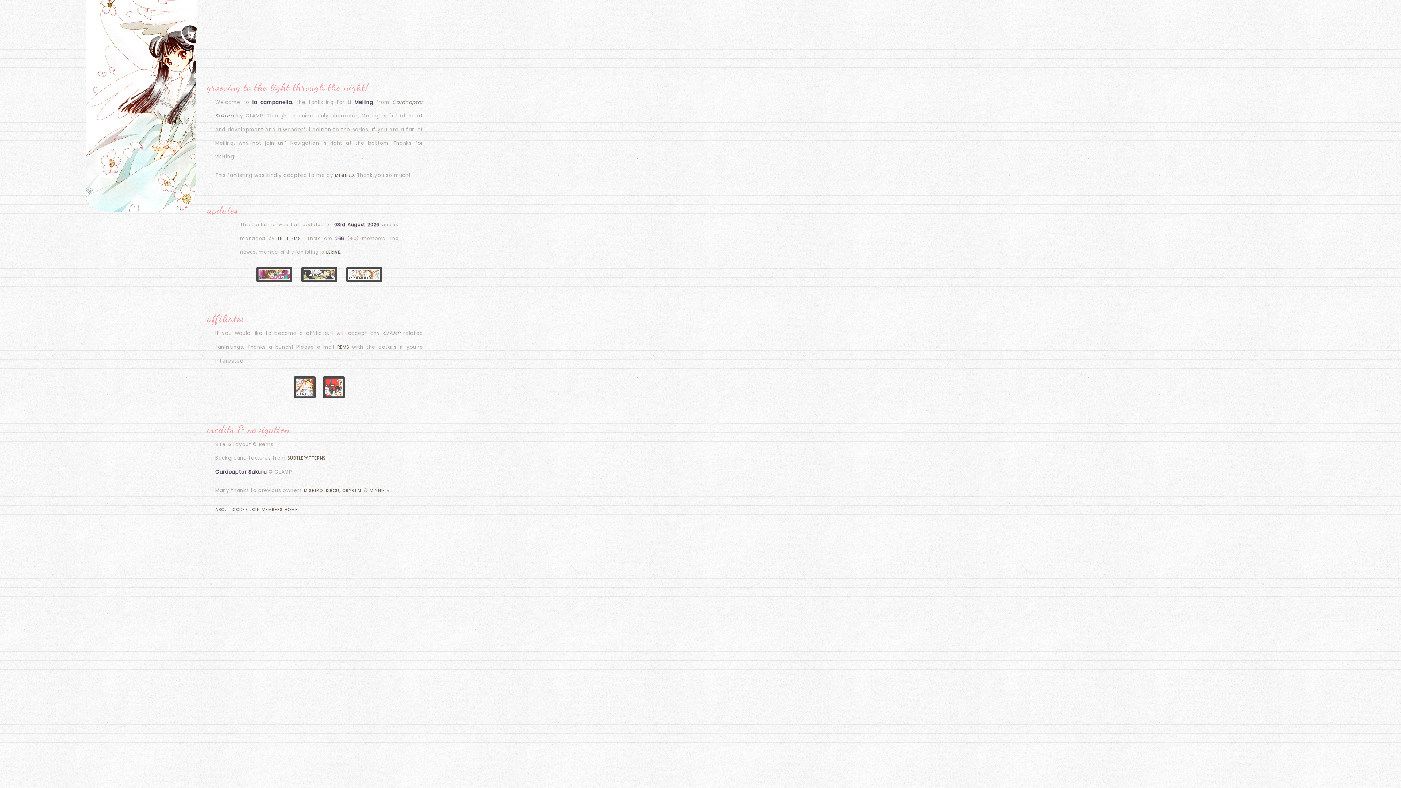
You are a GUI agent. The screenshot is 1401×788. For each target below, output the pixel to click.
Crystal (352, 491)
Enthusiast (290, 239)
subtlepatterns (306, 458)
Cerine (333, 252)
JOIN (255, 510)
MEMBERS (272, 510)
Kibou (332, 491)
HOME (291, 510)
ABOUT (223, 510)
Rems (343, 347)
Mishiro (344, 175)
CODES (240, 510)
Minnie (377, 491)
